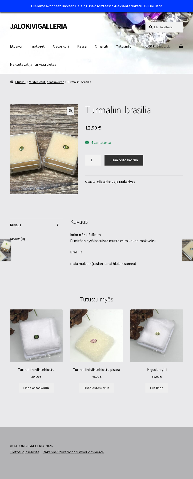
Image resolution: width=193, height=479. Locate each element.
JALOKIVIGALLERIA (38, 26)
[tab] (36, 225)
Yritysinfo (124, 46)
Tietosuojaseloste (24, 452)
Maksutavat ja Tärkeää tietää (33, 64)
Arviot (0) (17, 238)
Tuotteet (37, 46)
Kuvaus (15, 225)
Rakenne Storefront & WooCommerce (73, 452)
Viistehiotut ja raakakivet (46, 82)
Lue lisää (155, 6)
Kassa (82, 46)
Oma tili (101, 46)
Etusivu (16, 46)
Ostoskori (61, 46)
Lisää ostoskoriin (124, 160)
